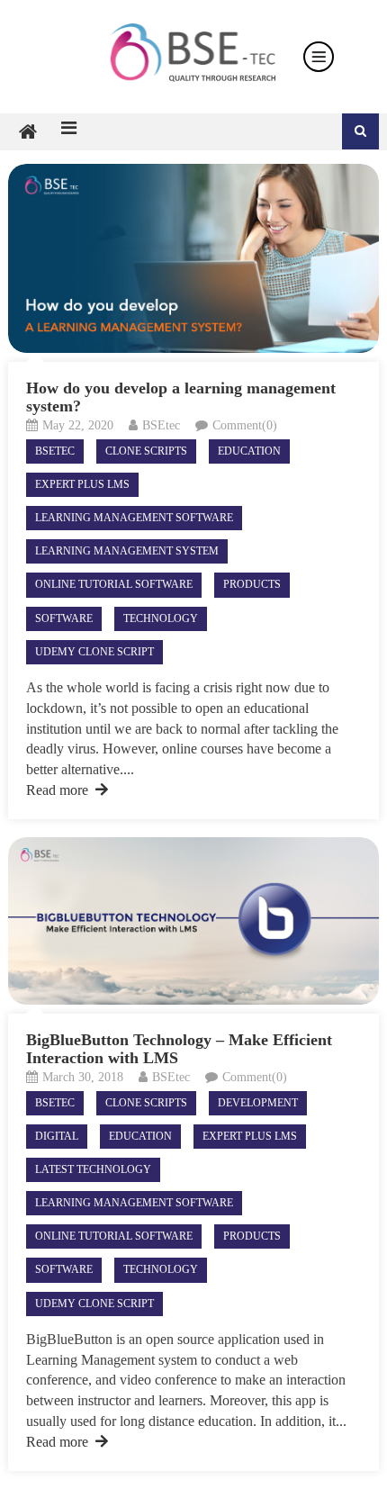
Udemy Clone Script (94, 651)
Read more (57, 790)
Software (64, 618)
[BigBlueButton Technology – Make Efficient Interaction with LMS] (194, 921)
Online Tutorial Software (114, 584)
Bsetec (55, 451)
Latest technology (93, 1169)
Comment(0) (244, 425)
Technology (160, 618)
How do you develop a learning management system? (181, 397)
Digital (56, 1136)
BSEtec (161, 425)
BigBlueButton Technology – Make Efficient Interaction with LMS (179, 1049)
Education (249, 451)
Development (258, 1102)
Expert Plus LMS (82, 484)
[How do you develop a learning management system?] (194, 258)
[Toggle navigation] (318, 56)
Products (252, 584)
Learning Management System (127, 551)
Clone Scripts (146, 451)
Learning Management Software (134, 517)
